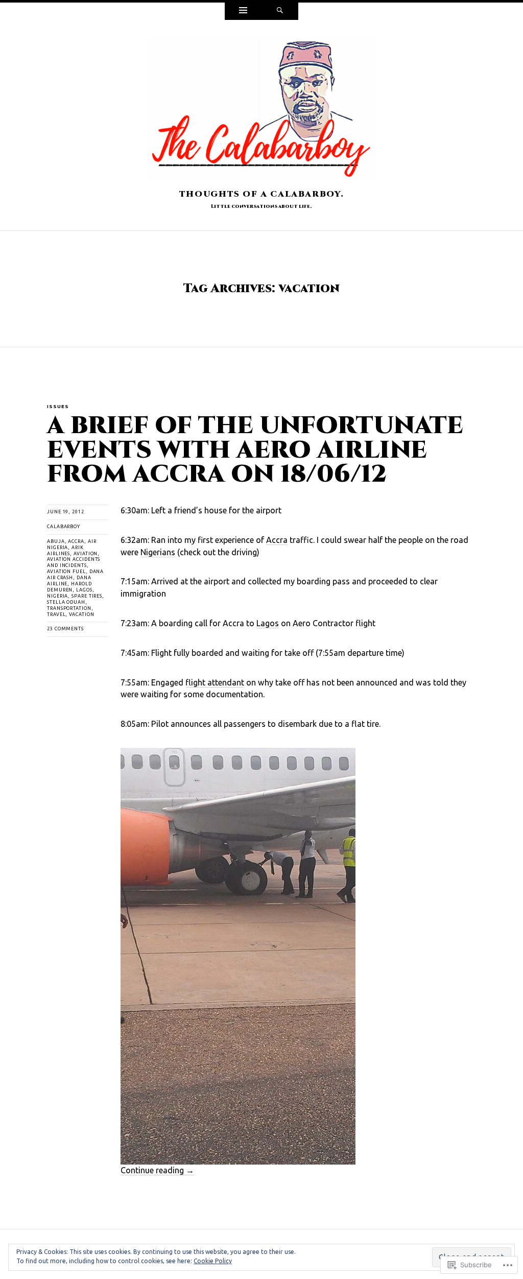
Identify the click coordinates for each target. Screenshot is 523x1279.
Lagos (84, 590)
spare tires (87, 596)
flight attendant (214, 682)
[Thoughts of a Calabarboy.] (261, 111)
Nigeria (57, 596)
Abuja (56, 541)
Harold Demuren (69, 587)
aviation (86, 553)
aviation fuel (66, 571)
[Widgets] (243, 11)
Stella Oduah (66, 602)
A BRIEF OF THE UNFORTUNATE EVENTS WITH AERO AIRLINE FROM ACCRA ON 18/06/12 (255, 450)
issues (58, 406)
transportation (69, 608)
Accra (76, 541)
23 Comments (65, 628)
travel (56, 614)
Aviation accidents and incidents (73, 562)
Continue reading (157, 1170)
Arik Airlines (65, 550)
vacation (81, 614)
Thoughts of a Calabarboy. (261, 194)
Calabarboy (63, 526)
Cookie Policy (213, 1261)
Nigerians (157, 552)
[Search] (280, 11)
